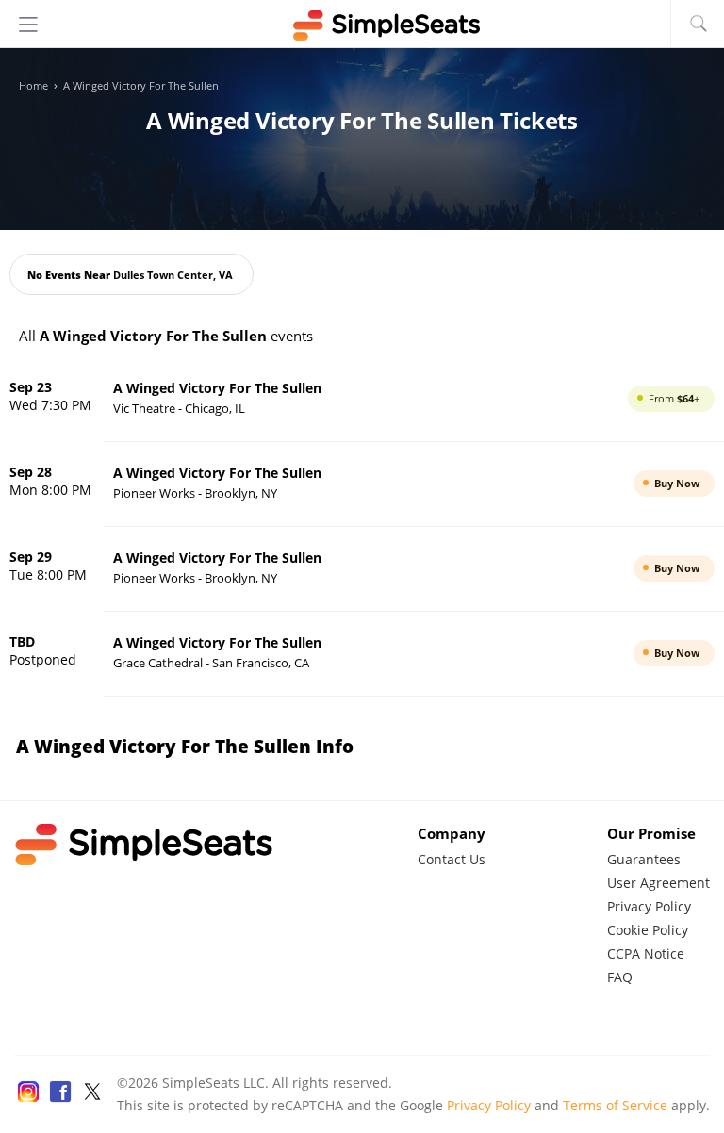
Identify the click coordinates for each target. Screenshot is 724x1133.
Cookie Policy (647, 930)
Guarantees (644, 859)
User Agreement (658, 883)
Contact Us (451, 859)
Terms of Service (615, 1105)
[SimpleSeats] (362, 25)
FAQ (620, 977)
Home (33, 85)
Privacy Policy (649, 906)
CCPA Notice (645, 953)
